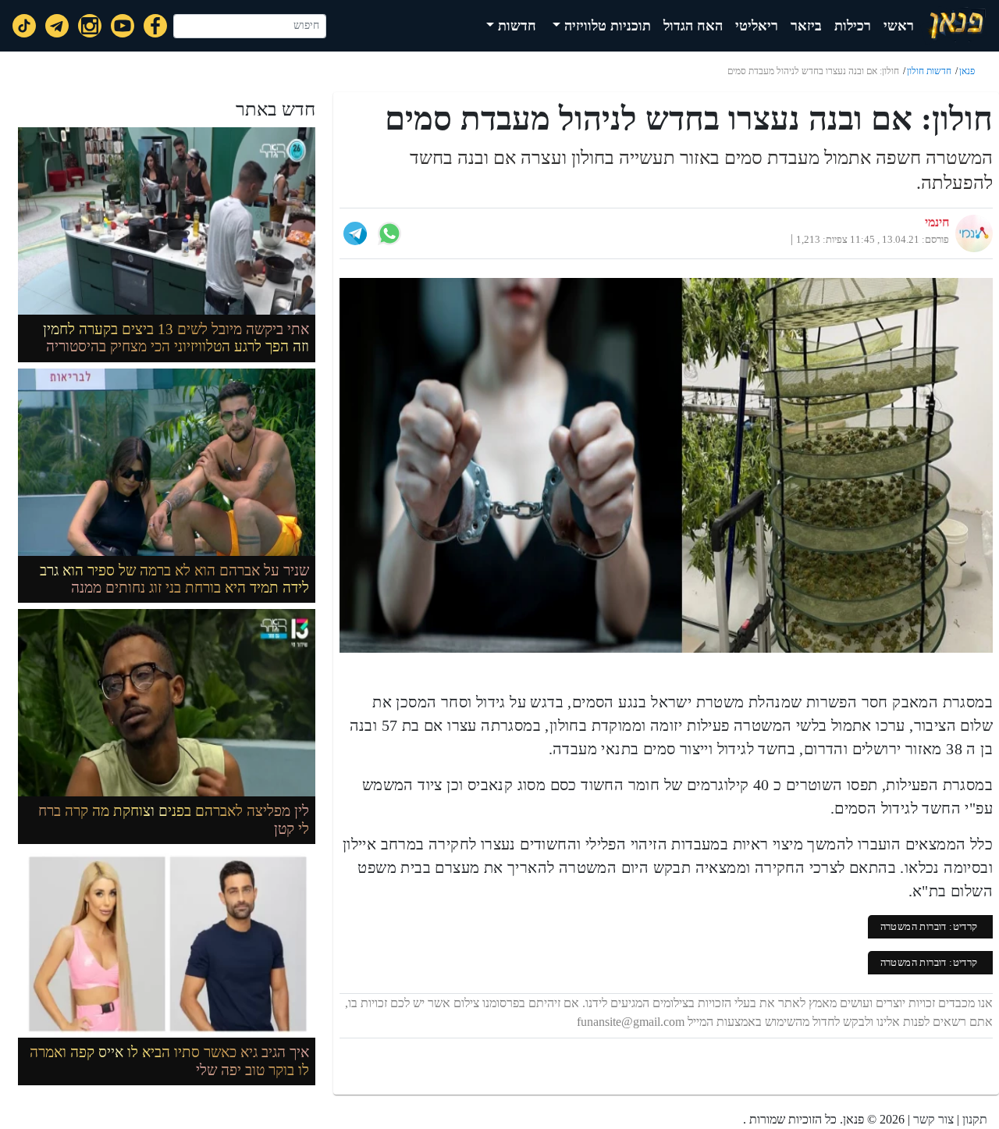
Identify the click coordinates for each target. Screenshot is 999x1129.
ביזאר (806, 26)
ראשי (898, 26)
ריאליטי (756, 26)
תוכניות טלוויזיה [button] (605, 26)
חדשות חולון (929, 71)
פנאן (967, 71)
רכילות (852, 26)
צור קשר (933, 1119)
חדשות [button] (515, 26)
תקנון (974, 1119)
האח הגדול (693, 26)
